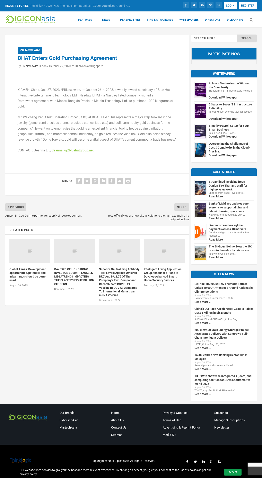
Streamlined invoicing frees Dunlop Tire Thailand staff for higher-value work (228, 185)
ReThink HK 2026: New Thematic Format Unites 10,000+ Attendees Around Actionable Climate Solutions (223, 287)
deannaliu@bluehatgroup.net (73, 150)
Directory (212, 19)
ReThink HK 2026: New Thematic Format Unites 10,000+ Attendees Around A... (80, 5)
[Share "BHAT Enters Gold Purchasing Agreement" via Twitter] (87, 181)
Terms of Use (172, 420)
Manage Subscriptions (229, 420)
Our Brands (67, 413)
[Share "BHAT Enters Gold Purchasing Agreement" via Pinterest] (95, 181)
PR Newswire (30, 50)
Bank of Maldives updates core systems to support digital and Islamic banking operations (229, 207)
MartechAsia (68, 427)
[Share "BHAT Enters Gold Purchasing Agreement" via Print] (128, 181)
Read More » (202, 301)
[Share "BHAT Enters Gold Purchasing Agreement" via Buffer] (111, 181)
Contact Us (118, 427)
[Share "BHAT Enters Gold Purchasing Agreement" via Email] (120, 181)
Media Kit (169, 435)
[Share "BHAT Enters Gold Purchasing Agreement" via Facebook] (79, 181)
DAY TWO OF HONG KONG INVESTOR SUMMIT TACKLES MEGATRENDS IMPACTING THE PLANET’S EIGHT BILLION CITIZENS (74, 277)
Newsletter (221, 427)
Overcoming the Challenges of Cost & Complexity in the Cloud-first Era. (229, 147)
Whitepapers (189, 19)
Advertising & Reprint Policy (181, 427)
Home (115, 413)
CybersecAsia (69, 420)
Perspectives (130, 19)
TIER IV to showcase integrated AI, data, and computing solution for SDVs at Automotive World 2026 (223, 379)
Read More (216, 196)
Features (85, 19)
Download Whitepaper (223, 97)
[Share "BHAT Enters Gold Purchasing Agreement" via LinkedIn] (103, 181)
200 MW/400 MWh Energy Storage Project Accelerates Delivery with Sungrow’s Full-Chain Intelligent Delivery (221, 333)
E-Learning (235, 19)
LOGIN (230, 5)
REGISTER (247, 5)
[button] (252, 22)
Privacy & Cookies (175, 413)
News (106, 19)
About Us (117, 420)
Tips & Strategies (160, 19)
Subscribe (221, 413)
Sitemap (116, 435)
